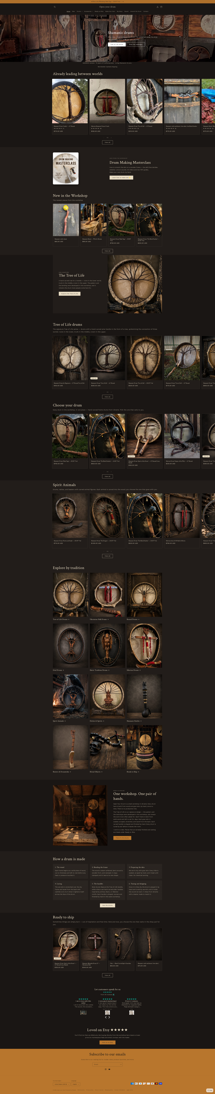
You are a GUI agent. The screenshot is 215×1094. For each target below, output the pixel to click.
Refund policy (81, 1090)
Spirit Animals (58, 721)
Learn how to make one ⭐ (121, 177)
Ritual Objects (95, 772)
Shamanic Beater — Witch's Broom (92, 239)
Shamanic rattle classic (61, 239)
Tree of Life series (116, 44)
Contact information (119, 1090)
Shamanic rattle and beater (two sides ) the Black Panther (181, 126)
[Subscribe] (121, 1064)
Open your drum (61, 1090)
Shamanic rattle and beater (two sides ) (148, 963)
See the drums (107, 905)
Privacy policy (89, 1090)
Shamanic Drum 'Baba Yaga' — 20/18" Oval (120, 239)
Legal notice (130, 1090)
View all (107, 142)
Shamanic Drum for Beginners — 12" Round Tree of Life (69, 383)
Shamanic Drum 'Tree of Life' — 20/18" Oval (141, 383)
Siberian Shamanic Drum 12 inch (100, 126)
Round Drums (132, 619)
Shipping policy (109, 1090)
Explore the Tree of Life (69, 293)
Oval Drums (57, 670)
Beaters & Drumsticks (61, 772)
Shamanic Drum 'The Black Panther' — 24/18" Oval (148, 239)
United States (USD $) (61, 1084)
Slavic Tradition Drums (98, 670)
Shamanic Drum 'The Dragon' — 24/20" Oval (103, 541)
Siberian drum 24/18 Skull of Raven (175, 541)
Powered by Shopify (71, 1090)
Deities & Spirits (96, 721)
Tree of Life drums (122, 838)
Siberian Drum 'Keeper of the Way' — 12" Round (179, 461)
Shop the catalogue (135, 44)
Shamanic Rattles (133, 721)
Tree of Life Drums (60, 619)
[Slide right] (111, 138)
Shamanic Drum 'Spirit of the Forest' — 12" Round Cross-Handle (144, 462)
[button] (55, 7)
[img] (107, 992)
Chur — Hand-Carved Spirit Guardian (120, 963)
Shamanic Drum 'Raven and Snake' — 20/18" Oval (67, 541)
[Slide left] (104, 138)
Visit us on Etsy (107, 1042)
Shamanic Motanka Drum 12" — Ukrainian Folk (91, 964)
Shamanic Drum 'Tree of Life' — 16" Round (103, 383)
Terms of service (99, 1090)
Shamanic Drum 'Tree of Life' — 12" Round (140, 126)
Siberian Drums (133, 670)
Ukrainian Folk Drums (98, 619)
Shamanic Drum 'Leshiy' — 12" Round (64, 126)
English (75, 1084)
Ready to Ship (132, 772)
